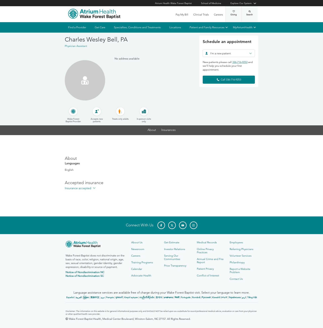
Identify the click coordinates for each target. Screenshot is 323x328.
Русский (206, 297)
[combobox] (229, 53)
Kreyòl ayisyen (131, 297)
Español (70, 297)
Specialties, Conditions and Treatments (137, 27)
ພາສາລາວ (168, 297)
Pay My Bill (182, 14)
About (152, 130)
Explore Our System (241, 3)
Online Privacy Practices (205, 251)
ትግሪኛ (224, 297)
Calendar (136, 269)
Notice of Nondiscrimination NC (85, 272)
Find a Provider (77, 27)
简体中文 (95, 297)
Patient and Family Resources (206, 27)
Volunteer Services (241, 255)
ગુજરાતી (119, 297)
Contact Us (236, 278)
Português (186, 297)
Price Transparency (175, 265)
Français (110, 297)
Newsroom (137, 249)
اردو (244, 297)
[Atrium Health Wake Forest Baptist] (94, 13)
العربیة (79, 297)
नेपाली (177, 297)
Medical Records (207, 242)
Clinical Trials (201, 14)
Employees (236, 242)
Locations (175, 27)
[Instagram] (193, 225)
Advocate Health (141, 275)
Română (196, 297)
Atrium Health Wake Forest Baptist (173, 3)
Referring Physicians (241, 249)
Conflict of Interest (208, 275)
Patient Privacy (205, 268)
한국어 (159, 297)
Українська (235, 297)
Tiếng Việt (252, 297)
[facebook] (161, 225)
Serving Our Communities (172, 257)
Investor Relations (174, 249)
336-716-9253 (239, 62)
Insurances (168, 130)
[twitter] (172, 225)
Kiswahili (216, 297)
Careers (218, 14)
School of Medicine (211, 3)
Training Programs (142, 262)
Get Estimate (171, 242)
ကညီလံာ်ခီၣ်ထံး (146, 297)
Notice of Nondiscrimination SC (85, 275)
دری (102, 297)
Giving (233, 14)
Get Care (100, 27)
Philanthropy (237, 262)
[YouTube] (183, 225)
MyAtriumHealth (243, 27)
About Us (136, 242)
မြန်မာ (86, 297)
